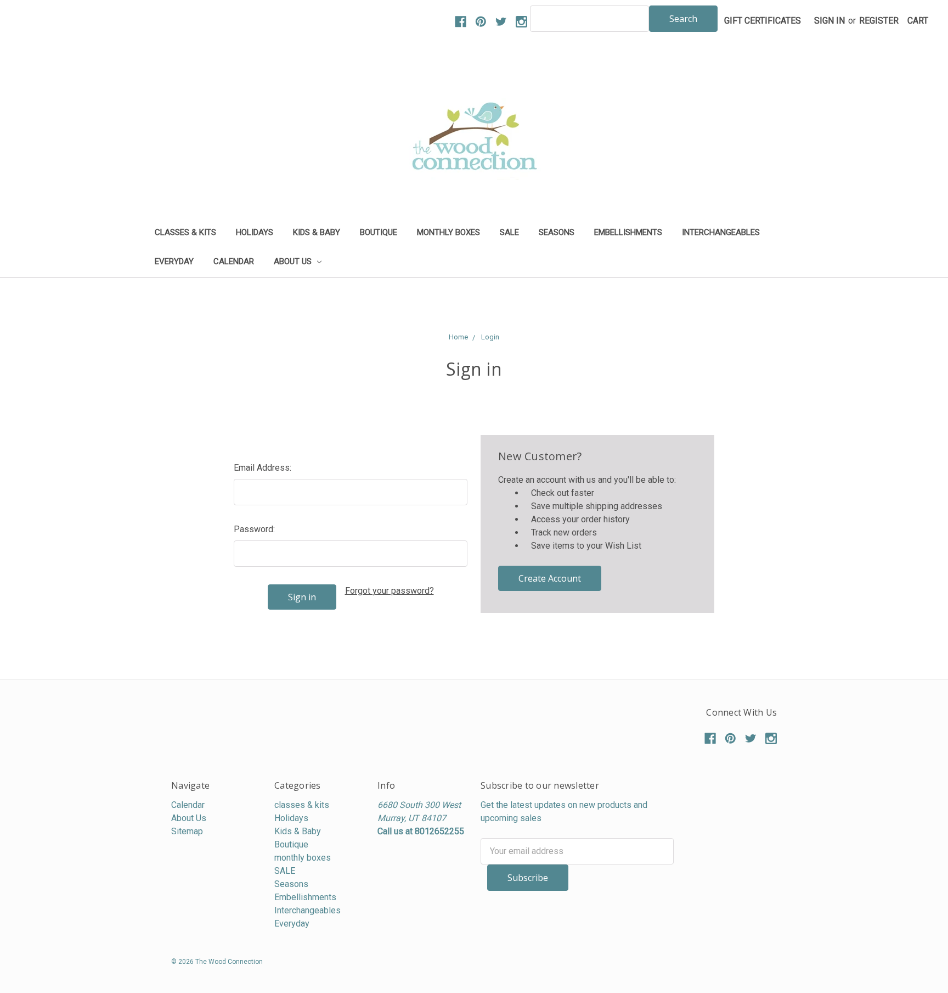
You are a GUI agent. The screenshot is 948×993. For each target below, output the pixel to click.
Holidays (254, 232)
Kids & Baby (316, 232)
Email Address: (262, 467)
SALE (509, 232)
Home (458, 337)
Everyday (174, 261)
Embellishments (628, 232)
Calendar (233, 261)
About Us (294, 261)
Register (879, 20)
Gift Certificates (762, 20)
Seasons (556, 232)
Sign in (829, 20)
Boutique (378, 232)
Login (490, 337)
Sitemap (187, 831)
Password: (254, 529)
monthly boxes (448, 232)
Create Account (549, 578)
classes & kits (185, 232)
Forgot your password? (389, 590)
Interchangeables (721, 232)
